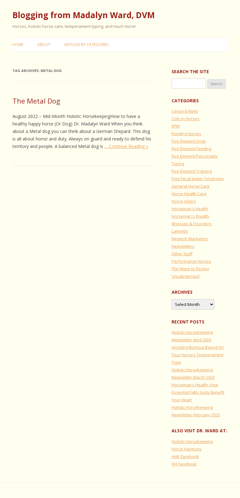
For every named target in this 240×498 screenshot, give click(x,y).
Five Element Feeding (191, 148)
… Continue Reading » (126, 146)
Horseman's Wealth (190, 216)
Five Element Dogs (189, 141)
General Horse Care (191, 186)
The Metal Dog (36, 100)
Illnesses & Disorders (192, 223)
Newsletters (183, 246)
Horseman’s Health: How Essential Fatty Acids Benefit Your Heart (198, 392)
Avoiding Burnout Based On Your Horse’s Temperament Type (198, 354)
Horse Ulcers (184, 201)
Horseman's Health (190, 208)
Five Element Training (192, 171)
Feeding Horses (186, 133)
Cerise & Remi (185, 111)
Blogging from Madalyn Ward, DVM (83, 15)
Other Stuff (182, 254)
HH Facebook (184, 464)
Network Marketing (190, 238)
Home (17, 44)
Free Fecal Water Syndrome (198, 178)
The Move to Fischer (190, 269)
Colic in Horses (185, 118)
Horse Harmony (187, 449)
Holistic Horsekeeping (192, 441)
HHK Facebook (185, 456)
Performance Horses (191, 261)
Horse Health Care (189, 193)
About (43, 44)
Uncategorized (185, 276)
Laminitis (180, 231)
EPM (176, 126)
